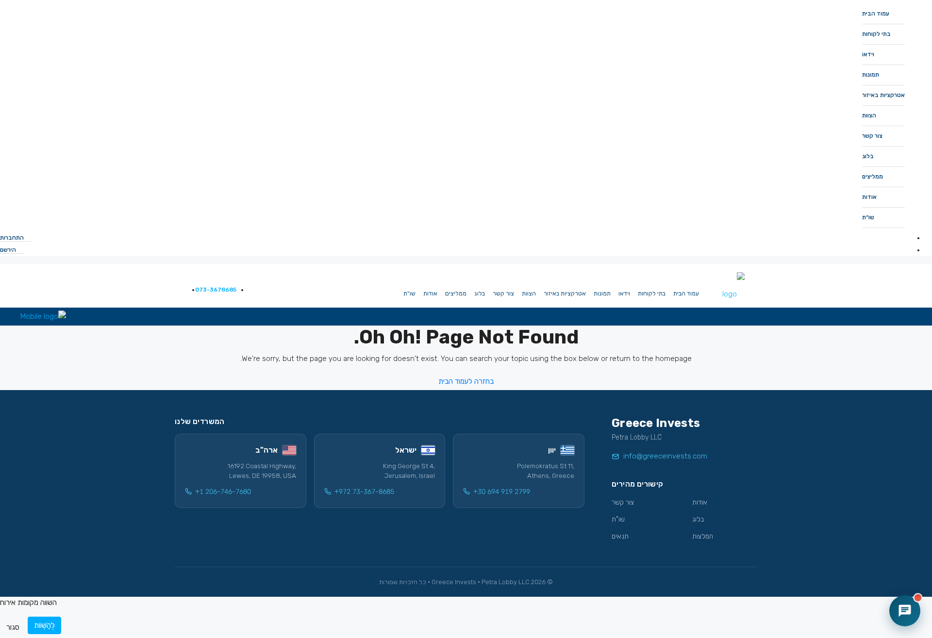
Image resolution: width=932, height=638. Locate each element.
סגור (12, 627)
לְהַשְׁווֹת (44, 625)
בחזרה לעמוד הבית (466, 381)
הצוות (869, 115)
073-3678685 (215, 289)
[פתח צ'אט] (904, 610)
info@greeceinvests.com (665, 456)
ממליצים (872, 176)
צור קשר (872, 135)
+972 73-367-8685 (364, 492)
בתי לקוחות (876, 34)
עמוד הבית (875, 13)
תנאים (620, 536)
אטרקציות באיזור (883, 95)
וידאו (868, 54)
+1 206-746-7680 (223, 492)
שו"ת (618, 519)
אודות (869, 197)
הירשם (8, 249)
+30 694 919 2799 (501, 492)
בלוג (868, 156)
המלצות (702, 536)
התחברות (12, 237)
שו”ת (868, 217)
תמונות (870, 74)
